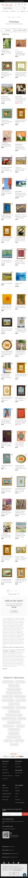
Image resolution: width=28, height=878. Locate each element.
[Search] (24, 8)
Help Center (4, 763)
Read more (5, 668)
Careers (16, 793)
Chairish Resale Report (20, 802)
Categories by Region (6, 793)
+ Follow (7, 30)
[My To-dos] (15, 4)
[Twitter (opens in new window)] (18, 862)
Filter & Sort (22, 30)
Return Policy (5, 769)
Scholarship (17, 799)
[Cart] (25, 4)
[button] (3, 4)
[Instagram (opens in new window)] (4, 862)
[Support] (24, 875)
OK (14, 873)
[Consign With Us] (19, 4)
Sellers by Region (5, 796)
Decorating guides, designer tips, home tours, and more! (12, 822)
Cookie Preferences (17, 870)
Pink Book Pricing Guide (7, 775)
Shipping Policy (5, 772)
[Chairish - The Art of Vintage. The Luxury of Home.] (8, 5)
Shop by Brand (5, 790)
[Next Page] (19, 591)
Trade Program (18, 766)
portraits (7, 650)
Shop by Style (5, 787)
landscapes (12, 650)
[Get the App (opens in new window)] (6, 835)
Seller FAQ (17, 775)
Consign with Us (18, 772)
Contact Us (4, 766)
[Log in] (13, 5)
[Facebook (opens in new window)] (9, 862)
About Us (17, 787)
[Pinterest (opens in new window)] (13, 862)
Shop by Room (5, 799)
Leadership (17, 790)
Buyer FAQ (17, 763)
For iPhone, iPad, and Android (8, 828)
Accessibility (5, 778)
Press (16, 796)
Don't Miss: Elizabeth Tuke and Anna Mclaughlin (14, 1)
